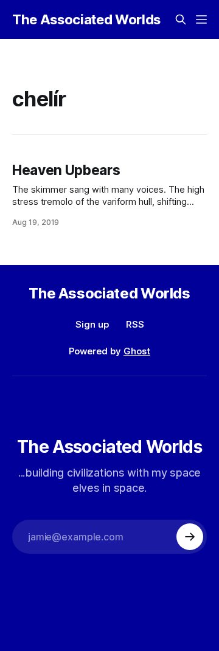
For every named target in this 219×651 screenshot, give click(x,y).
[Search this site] (180, 19)
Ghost (136, 351)
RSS (135, 324)
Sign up (92, 324)
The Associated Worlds (86, 19)
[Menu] (201, 19)
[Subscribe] (189, 536)
